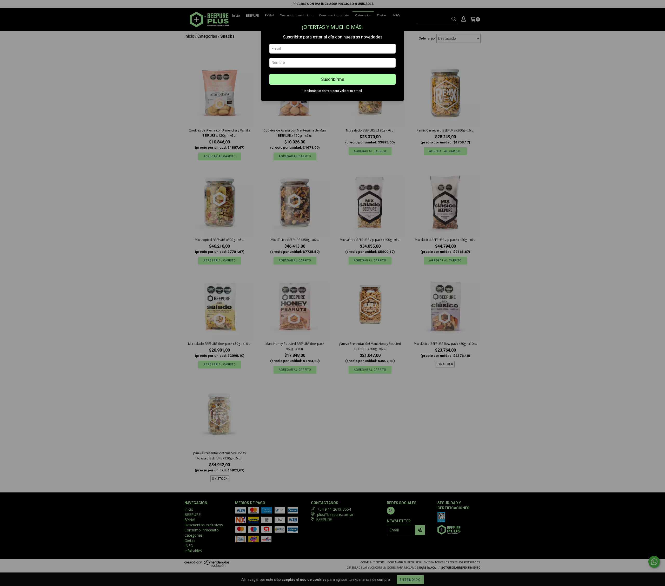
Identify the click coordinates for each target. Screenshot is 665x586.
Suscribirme (332, 79)
